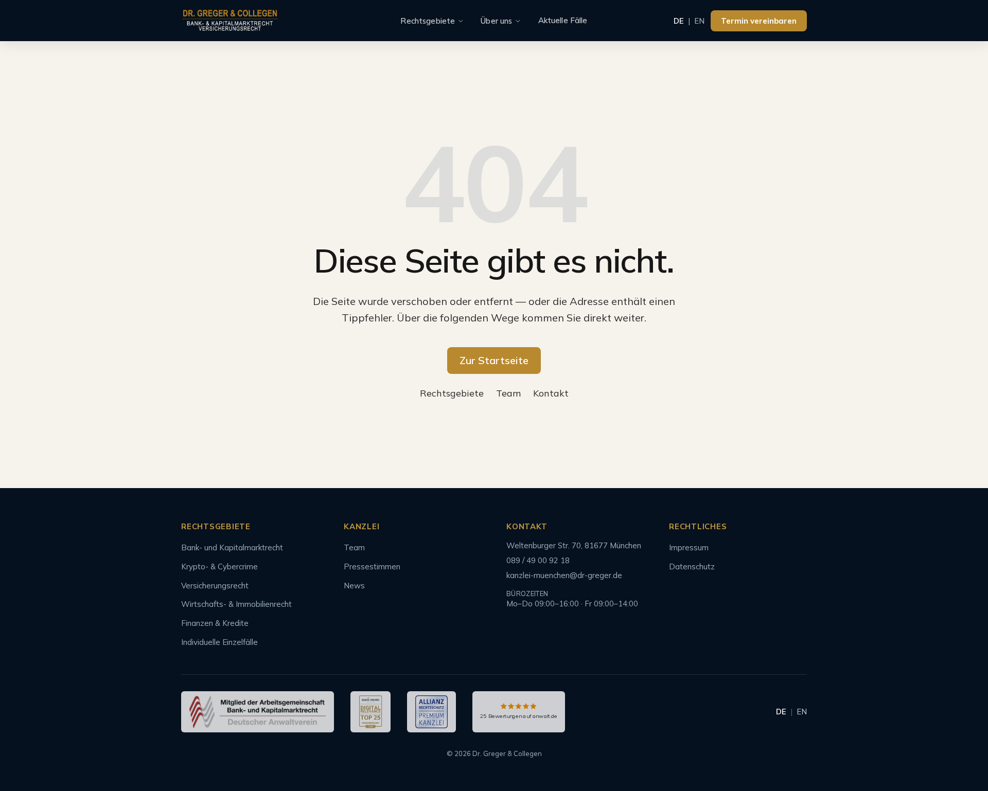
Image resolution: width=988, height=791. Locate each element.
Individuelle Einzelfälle (219, 642)
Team (508, 393)
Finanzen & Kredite (215, 623)
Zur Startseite (494, 360)
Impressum (689, 547)
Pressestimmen (372, 566)
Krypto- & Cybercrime (219, 566)
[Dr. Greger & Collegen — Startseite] (230, 21)
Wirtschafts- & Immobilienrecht (236, 604)
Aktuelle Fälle (563, 20)
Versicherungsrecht (215, 585)
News (354, 585)
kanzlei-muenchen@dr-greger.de (564, 575)
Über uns (496, 21)
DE (679, 21)
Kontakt (551, 393)
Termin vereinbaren (759, 21)
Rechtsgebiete (427, 21)
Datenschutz (692, 566)
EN (699, 21)
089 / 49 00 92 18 (538, 560)
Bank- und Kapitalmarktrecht (232, 547)
